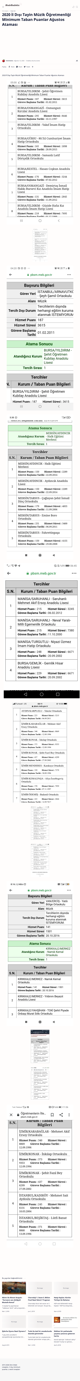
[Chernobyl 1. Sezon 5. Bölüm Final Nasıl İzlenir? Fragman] (40, 1288)
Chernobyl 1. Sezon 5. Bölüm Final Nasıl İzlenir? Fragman (39, 1298)
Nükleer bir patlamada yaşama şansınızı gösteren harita (64, 1333)
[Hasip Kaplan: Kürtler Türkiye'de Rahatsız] (66, 1288)
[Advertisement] (19, 41)
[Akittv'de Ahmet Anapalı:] (14, 1288)
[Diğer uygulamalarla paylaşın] (32, 67)
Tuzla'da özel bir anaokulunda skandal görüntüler (40, 1332)
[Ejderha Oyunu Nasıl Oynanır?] (14, 1321)
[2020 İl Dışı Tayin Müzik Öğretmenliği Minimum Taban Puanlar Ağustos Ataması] (40, 152)
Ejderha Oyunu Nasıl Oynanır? (14, 1331)
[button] (73, 6)
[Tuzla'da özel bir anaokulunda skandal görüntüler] (40, 1321)
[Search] (76, 6)
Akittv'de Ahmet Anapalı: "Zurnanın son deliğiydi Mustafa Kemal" (12, 1299)
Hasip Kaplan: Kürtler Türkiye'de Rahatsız (62, 1298)
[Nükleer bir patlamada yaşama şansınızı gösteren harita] (66, 1321)
